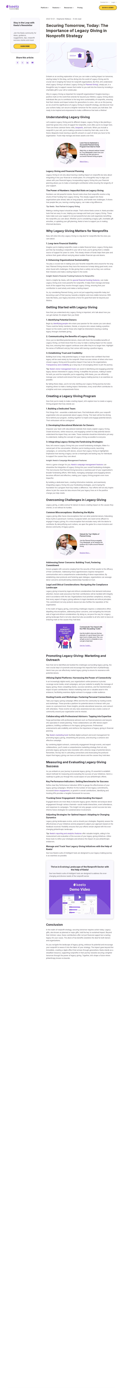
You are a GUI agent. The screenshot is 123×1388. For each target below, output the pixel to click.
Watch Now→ (84, 161)
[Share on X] (22, 62)
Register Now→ (85, 553)
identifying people (60, 324)
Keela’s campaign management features (87, 465)
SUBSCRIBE (25, 46)
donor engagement (62, 791)
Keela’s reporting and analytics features (66, 833)
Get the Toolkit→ (85, 645)
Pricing (79, 8)
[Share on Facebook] (17, 62)
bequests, (79, 128)
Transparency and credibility (57, 365)
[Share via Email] (32, 62)
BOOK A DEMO (108, 8)
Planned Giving (92, 85)
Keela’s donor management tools (63, 369)
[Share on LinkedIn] (27, 62)
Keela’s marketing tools (59, 735)
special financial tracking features (86, 280)
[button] (104, 2)
